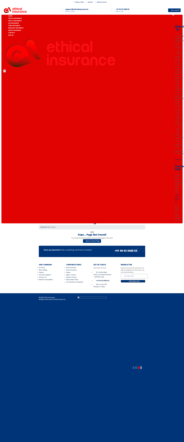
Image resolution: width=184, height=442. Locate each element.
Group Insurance (14, 30)
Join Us (11, 35)
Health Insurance (15, 21)
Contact (11, 33)
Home (10, 16)
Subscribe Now (134, 281)
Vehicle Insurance (15, 18)
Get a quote (174, 10)
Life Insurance (13, 23)
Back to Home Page (92, 241)
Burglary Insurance (15, 28)
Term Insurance (14, 25)
